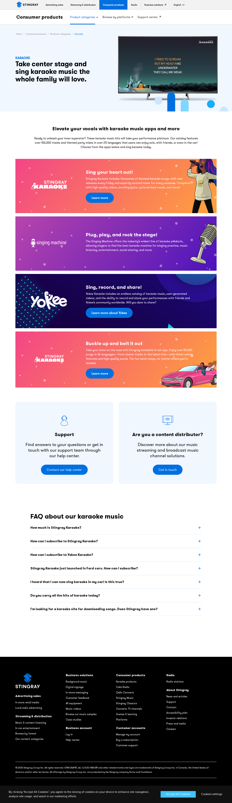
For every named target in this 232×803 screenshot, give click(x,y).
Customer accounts (130, 728)
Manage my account (128, 734)
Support (171, 701)
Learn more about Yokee (109, 313)
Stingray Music (125, 698)
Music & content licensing (30, 722)
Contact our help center (64, 470)
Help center (73, 739)
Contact (171, 707)
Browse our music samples (81, 714)
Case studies (73, 719)
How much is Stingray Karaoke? (55, 527)
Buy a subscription (127, 739)
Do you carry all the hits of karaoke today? (65, 595)
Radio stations (175, 681)
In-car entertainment (27, 728)
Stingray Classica (126, 703)
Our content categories (29, 739)
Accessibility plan (176, 712)
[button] (177, 5)
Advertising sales (28, 696)
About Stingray (177, 690)
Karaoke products (126, 681)
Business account (79, 728)
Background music (76, 681)
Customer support (127, 745)
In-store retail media (27, 702)
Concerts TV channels (129, 708)
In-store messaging (77, 692)
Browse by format (25, 733)
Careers (171, 729)
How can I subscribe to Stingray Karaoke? (64, 541)
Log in (69, 734)
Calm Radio (122, 687)
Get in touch (168, 470)
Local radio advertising (28, 707)
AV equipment (74, 703)
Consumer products (39, 17)
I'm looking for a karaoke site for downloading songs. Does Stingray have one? (94, 609)
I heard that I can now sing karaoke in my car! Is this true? (77, 582)
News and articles (176, 696)
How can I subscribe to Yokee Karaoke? (61, 555)
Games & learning (126, 714)
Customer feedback (77, 698)
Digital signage (75, 687)
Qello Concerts (125, 692)
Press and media (176, 723)
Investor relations (176, 718)
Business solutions (79, 675)
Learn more (100, 198)
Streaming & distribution (33, 716)
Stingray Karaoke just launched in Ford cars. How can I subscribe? (84, 568)
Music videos (73, 708)
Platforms (121, 719)
